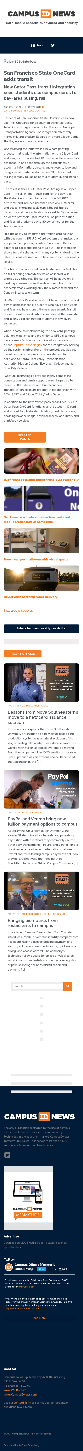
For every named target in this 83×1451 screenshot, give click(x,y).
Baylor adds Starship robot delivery (31, 597)
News (38, 812)
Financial (28, 812)
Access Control (32, 914)
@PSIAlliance (27, 1286)
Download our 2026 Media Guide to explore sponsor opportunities (35, 1245)
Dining (61, 914)
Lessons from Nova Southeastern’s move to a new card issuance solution (43, 717)
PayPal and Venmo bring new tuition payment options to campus (43, 821)
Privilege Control (34, 110)
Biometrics (49, 914)
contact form (22, 1402)
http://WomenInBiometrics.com (22, 1308)
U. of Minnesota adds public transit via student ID (41, 480)
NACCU (44, 705)
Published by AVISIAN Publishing (21, 1445)
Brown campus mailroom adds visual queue (36, 559)
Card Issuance (13, 110)
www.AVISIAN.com (15, 1390)
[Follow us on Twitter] (53, 45)
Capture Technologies (27, 345)
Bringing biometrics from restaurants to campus (33, 923)
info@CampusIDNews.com (20, 1394)
